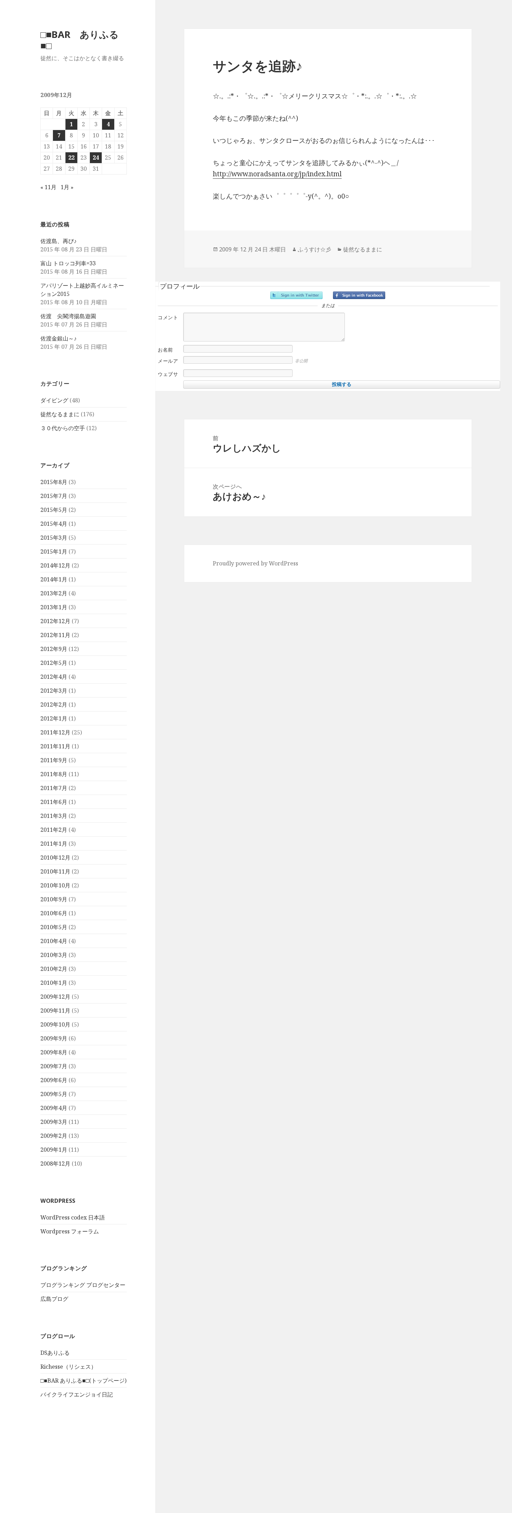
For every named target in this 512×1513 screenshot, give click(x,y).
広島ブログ (54, 1299)
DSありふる (55, 1353)
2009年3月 (53, 1122)
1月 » (67, 187)
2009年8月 (53, 1052)
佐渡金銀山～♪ (58, 338)
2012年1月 (53, 718)
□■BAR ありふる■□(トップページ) (83, 1380)
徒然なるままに (59, 414)
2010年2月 (53, 969)
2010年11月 (55, 871)
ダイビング (54, 400)
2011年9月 (53, 760)
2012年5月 (53, 663)
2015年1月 (53, 551)
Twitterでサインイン (296, 295)
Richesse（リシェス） (68, 1366)
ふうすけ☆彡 (314, 249)
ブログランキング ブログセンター (82, 1285)
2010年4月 (53, 941)
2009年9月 (53, 1038)
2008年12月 (55, 1163)
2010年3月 (53, 955)
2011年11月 (55, 746)
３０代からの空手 (62, 428)
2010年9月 (53, 899)
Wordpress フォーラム (69, 1231)
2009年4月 (53, 1108)
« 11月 (48, 187)
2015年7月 (53, 496)
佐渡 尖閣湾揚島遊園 (68, 316)
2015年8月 (53, 482)
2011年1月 (53, 843)
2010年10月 (55, 885)
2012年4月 (53, 677)
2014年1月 (53, 579)
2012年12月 (55, 621)
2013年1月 (53, 607)
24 (96, 157)
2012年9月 (53, 649)
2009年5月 (53, 1094)
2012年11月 (55, 635)
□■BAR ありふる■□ (79, 40)
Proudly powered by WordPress (255, 563)
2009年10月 (55, 1024)
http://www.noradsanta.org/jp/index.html (277, 173)
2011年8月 (53, 774)
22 (71, 157)
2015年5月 (53, 510)
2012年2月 (53, 704)
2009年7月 (53, 1066)
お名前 (165, 350)
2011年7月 (53, 788)
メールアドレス (168, 364)
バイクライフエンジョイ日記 (76, 1394)
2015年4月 (53, 524)
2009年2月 (53, 1136)
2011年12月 (55, 732)
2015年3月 (53, 537)
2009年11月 (55, 1010)
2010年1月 (53, 983)
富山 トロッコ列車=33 (68, 263)
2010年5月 (53, 927)
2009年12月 (55, 996)
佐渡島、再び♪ (58, 241)
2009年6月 (53, 1080)
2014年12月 (55, 565)
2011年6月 (53, 802)
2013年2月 (53, 593)
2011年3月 (53, 816)
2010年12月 (55, 857)
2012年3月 (53, 690)
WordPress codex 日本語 (72, 1217)
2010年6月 (53, 913)
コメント (168, 317)
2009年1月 (53, 1149)
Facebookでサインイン (359, 295)
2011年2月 (53, 830)
